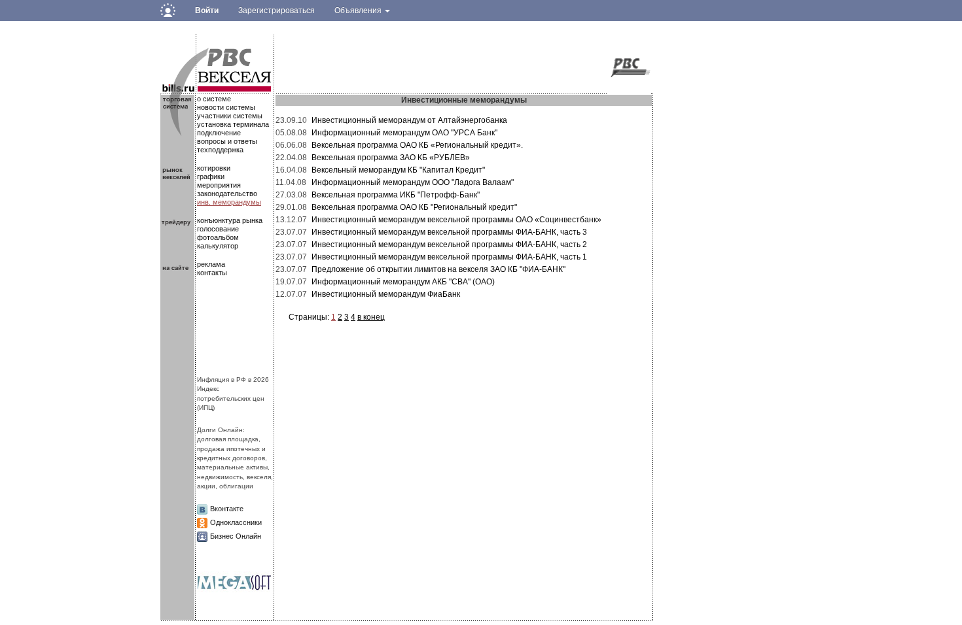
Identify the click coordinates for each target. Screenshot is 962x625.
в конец (371, 317)
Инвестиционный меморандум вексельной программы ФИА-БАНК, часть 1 (449, 257)
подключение (219, 133)
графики (210, 176)
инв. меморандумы (229, 202)
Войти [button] (207, 10)
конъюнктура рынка (229, 220)
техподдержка (220, 150)
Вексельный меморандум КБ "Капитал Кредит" (398, 170)
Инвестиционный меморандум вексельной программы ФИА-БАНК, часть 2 (449, 244)
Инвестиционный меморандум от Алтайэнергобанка (409, 120)
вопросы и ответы (227, 141)
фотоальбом (218, 237)
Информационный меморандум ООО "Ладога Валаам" (413, 182)
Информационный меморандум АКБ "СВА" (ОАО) (403, 281)
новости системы (226, 107)
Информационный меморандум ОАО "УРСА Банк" (404, 132)
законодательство (227, 193)
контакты (212, 273)
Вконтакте (226, 509)
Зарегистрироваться (276, 10)
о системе (214, 99)
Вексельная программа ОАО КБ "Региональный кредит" (414, 207)
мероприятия (219, 185)
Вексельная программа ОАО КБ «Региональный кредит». (417, 145)
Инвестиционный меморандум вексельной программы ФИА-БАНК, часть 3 (449, 232)
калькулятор (217, 246)
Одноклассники (236, 522)
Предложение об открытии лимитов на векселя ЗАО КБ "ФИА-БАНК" (438, 269)
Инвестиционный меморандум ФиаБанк (386, 294)
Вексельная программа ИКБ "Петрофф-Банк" (396, 194)
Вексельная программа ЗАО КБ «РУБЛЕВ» (391, 157)
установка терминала (233, 124)
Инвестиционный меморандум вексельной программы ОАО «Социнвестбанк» (456, 219)
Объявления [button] (358, 10)
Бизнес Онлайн (235, 536)
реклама (211, 264)
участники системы (229, 116)
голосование (218, 229)
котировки (213, 168)
